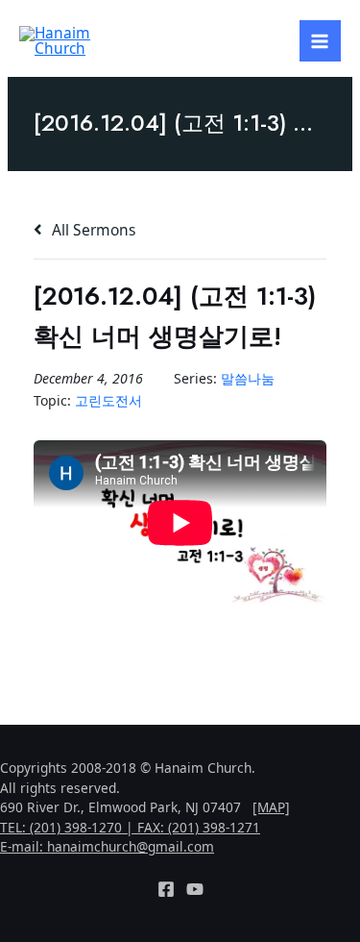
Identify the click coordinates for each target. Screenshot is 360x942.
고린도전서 (108, 400)
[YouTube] (195, 889)
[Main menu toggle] (320, 41)
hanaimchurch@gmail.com (130, 846)
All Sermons (91, 229)
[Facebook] (166, 889)
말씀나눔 (248, 378)
